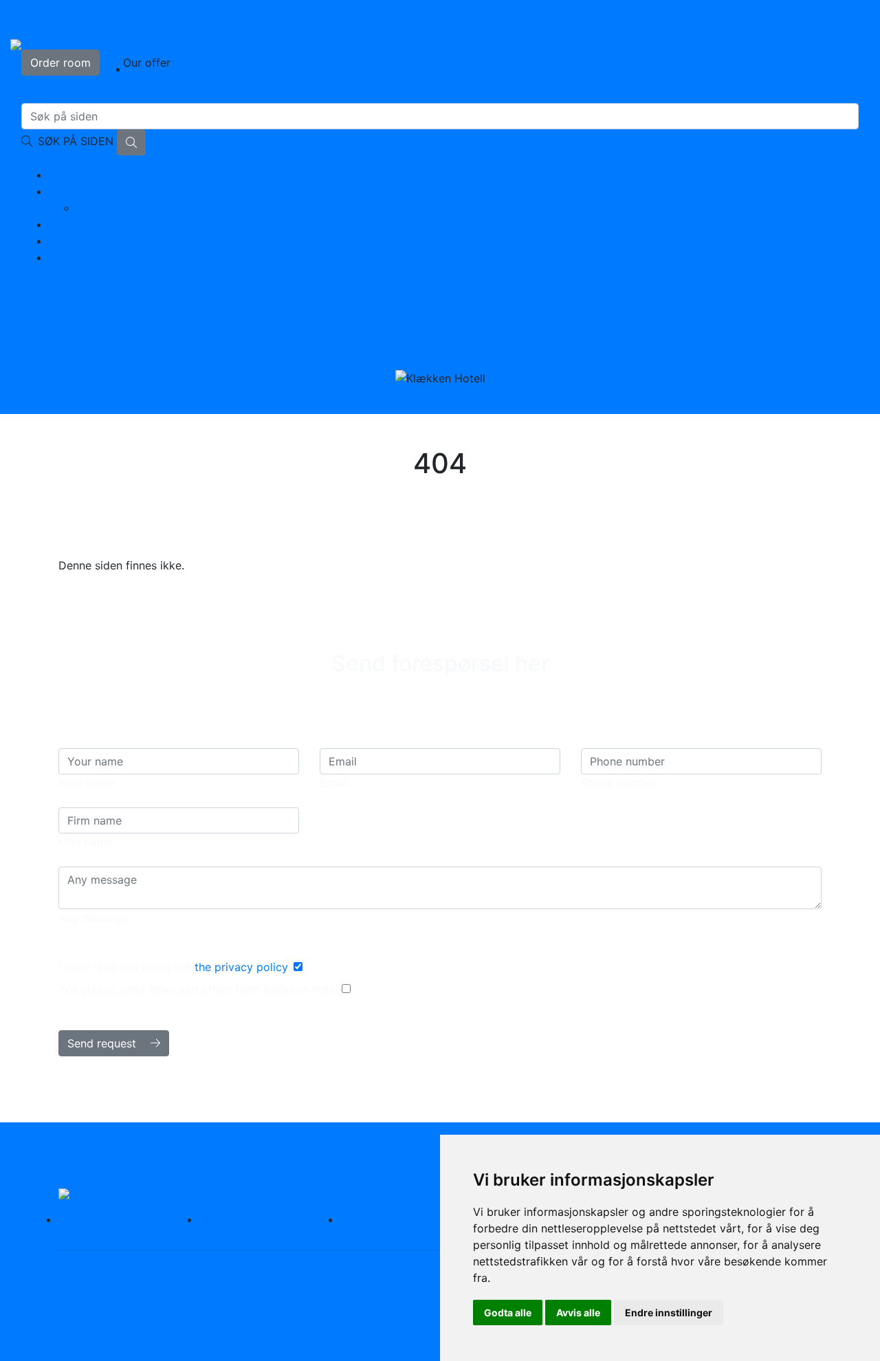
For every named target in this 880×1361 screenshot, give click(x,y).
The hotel (73, 191)
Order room (60, 62)
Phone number (618, 783)
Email (334, 783)
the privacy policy (241, 967)
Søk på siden (75, 141)
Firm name (85, 842)
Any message (93, 917)
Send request (103, 1043)
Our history (105, 208)
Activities (73, 224)
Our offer (146, 62)
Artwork (70, 241)
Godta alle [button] (507, 1312)
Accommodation (92, 175)
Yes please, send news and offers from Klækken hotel (200, 989)
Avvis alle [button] (578, 1312)
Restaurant (237, 1219)
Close (839, 19)
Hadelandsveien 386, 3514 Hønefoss (363, 1270)
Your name (86, 783)
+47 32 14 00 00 (508, 307)
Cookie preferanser (209, 1287)
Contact (70, 257)
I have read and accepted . (176, 967)
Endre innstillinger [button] (668, 1312)
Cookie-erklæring (104, 1287)
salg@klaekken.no (389, 307)
